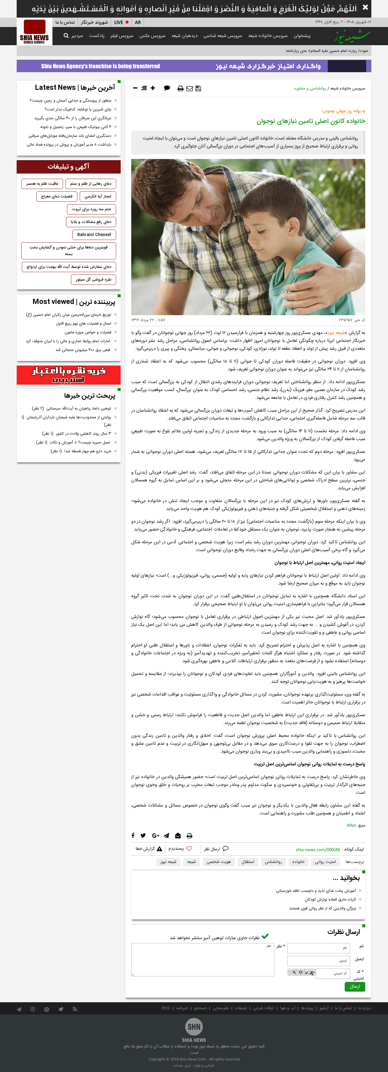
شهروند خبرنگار (94, 22)
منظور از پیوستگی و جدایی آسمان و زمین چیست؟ (70, 100)
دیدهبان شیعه (184, 36)
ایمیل (359, 959)
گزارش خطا (145, 849)
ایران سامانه (182, 1066)
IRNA (351, 825)
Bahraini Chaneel (94, 234)
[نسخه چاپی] (181, 88)
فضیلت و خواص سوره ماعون (88, 332)
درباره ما (364, 1008)
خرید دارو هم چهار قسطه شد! (81, 451)
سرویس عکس (152, 36)
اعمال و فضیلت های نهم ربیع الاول (83, 323)
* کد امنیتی (358, 975)
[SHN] (34, 31)
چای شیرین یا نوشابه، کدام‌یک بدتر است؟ (78, 109)
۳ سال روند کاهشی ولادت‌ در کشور (76, 433)
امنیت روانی (325, 862)
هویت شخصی (218, 862)
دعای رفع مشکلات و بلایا (91, 222)
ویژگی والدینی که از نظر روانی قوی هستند (322, 908)
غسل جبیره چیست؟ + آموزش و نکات (73, 442)
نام (362, 946)
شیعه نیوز (336, 333)
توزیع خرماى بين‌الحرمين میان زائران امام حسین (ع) (68, 315)
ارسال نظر (212, 849)
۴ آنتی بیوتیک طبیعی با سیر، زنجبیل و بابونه (75, 127)
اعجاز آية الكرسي (98, 196)
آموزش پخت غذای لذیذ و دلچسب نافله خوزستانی (316, 891)
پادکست (97, 36)
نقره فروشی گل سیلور (93, 279)
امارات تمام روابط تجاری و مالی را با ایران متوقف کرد (68, 341)
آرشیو (324, 1008)
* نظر (280, 946)
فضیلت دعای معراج (56, 196)
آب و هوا (287, 1008)
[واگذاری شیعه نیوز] (194, 64)
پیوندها (307, 1008)
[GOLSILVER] (69, 375)
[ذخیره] (198, 88)
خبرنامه (182, 1008)
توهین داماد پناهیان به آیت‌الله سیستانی (71, 408)
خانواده (298, 862)
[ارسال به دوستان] (189, 88)
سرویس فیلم (122, 36)
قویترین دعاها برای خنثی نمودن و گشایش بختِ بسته (69, 251)
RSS (166, 1008)
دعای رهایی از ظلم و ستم (90, 183)
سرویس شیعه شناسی (222, 36)
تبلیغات (241, 1008)
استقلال (248, 862)
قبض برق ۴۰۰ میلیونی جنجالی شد (83, 350)
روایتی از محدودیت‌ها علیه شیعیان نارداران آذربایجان (66, 421)
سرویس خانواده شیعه (268, 36)
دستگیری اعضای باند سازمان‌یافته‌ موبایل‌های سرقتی (69, 136)
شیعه (191, 862)
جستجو (200, 1008)
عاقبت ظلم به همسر (42, 183)
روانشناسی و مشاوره (310, 88)
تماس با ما (65, 22)
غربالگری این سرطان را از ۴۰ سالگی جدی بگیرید (72, 118)
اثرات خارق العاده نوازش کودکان (330, 899)
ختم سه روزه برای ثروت (91, 209)
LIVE (118, 22)
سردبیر (77, 36)
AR (138, 22)
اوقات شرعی (263, 1008)
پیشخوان (302, 36)
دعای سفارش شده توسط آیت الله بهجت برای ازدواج (69, 267)
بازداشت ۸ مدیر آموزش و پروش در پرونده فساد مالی (69, 144)
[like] (183, 849)
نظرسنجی (221, 1008)
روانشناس (273, 862)
